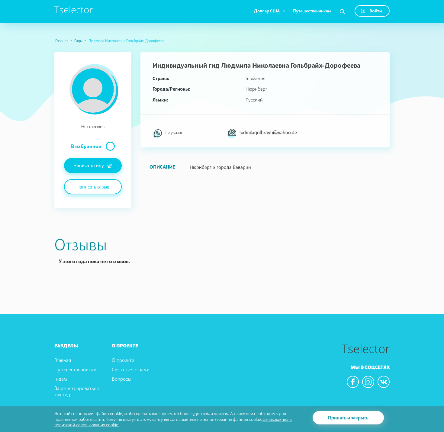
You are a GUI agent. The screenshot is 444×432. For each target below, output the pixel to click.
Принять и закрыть (348, 417)
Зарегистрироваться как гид (76, 391)
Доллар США (267, 10)
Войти (375, 10)
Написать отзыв (92, 186)
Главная (61, 40)
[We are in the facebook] (353, 382)
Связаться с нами (131, 369)
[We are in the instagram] (368, 382)
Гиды (78, 40)
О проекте (123, 360)
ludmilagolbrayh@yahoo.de (268, 132)
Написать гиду (88, 165)
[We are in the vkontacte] (384, 382)
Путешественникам (312, 10)
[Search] (342, 12)
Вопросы (121, 379)
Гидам (60, 379)
